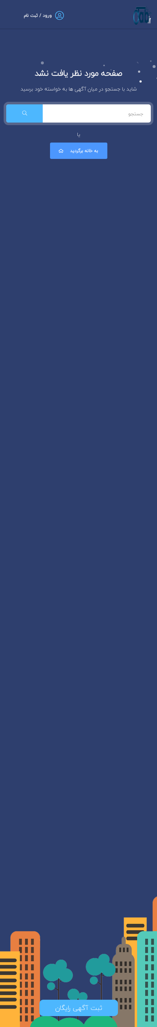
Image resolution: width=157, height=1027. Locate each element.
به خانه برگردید (84, 151)
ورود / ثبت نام (38, 15)
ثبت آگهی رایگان (79, 1008)
